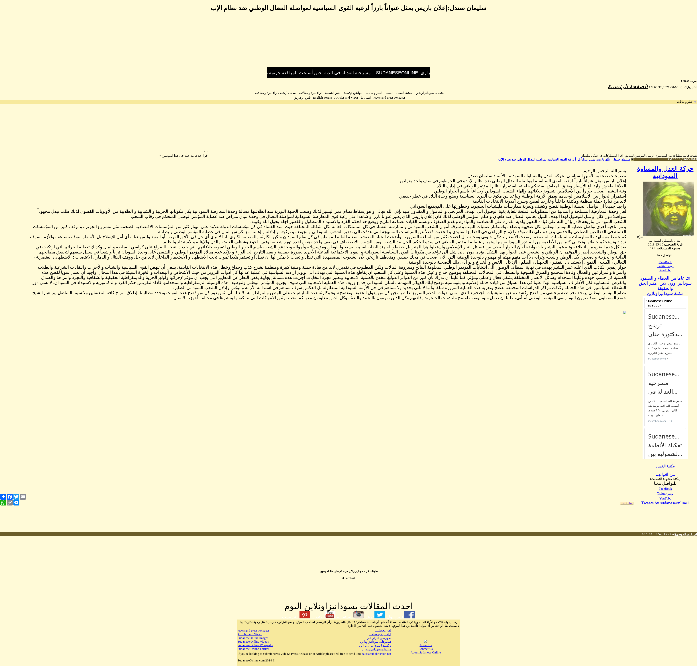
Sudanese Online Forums (254, 649)
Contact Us (426, 649)
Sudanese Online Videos (253, 641)
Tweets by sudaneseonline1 (665, 503)
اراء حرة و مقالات (309, 93)
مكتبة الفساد (403, 93)
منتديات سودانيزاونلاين (428, 93)
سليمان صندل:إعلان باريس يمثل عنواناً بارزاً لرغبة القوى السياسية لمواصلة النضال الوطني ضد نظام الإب (564, 159)
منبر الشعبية (331, 93)
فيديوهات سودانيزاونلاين (375, 641)
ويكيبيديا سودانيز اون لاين (375, 645)
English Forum (321, 97)
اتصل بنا (365, 98)
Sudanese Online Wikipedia (255, 645)
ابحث (388, 93)
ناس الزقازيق (301, 98)
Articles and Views (345, 97)
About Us (426, 645)
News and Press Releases (388, 97)
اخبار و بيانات (373, 93)
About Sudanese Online (426, 652)
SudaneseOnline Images (253, 638)
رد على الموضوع (685, 534)
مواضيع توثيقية (352, 93)
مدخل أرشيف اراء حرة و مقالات (274, 93)
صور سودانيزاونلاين (378, 638)
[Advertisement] (348, 41)
